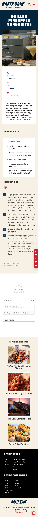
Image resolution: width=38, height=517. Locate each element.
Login (33, 300)
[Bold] (5, 313)
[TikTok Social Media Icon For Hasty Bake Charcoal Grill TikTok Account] (36, 251)
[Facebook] (36, 254)
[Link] (23, 313)
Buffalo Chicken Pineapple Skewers (19, 367)
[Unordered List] (16, 313)
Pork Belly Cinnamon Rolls (19, 419)
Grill (17, 263)
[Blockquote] (19, 313)
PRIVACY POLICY (21, 511)
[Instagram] (36, 258)
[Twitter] (36, 262)
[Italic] (7, 313)
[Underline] (9, 313)
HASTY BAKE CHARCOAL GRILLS (20, 507)
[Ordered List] (14, 313)
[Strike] (12, 313)
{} (26, 313)
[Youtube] (36, 265)
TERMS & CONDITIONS (8, 511)
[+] (28, 313)
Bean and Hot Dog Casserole (19, 393)
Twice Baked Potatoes (19, 444)
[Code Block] (21, 313)
